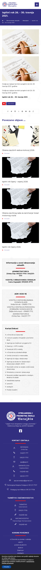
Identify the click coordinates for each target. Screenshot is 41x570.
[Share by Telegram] (22, 111)
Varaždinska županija (13, 380)
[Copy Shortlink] (33, 111)
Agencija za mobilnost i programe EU (19, 343)
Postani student (12, 390)
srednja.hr (10, 387)
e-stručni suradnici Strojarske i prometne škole (20, 339)
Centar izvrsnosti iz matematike (17, 355)
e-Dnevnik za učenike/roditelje (17, 352)
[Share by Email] (26, 111)
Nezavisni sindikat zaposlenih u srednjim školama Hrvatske (20, 376)
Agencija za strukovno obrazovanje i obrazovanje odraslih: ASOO (18, 363)
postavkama (30, 561)
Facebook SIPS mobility (15, 349)
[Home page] (2, 20)
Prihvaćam (6, 567)
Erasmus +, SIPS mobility (15, 346)
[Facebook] (20, 431)
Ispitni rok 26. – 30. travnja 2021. (15, 97)
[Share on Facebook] (7, 111)
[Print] (29, 111)
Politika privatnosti (8, 563)
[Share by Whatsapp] (18, 111)
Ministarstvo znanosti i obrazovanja (18, 372)
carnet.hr (10, 384)
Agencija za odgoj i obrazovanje (17, 359)
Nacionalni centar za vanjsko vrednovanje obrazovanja (20, 368)
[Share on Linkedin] (15, 111)
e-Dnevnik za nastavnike (15, 335)
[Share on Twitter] (11, 111)
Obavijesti (11, 103)
